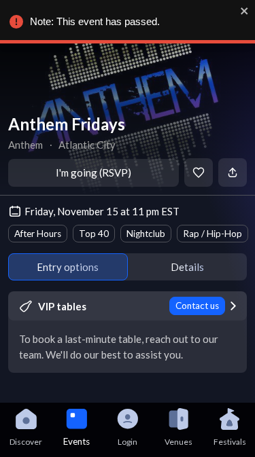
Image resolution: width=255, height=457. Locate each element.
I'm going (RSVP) (93, 172)
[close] (245, 10)
